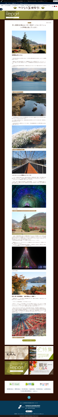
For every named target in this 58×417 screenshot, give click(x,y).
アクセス (9, 3)
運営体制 (15, 413)
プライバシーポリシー (21, 413)
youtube (56, 6)
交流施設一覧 (14, 3)
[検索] (1, 9)
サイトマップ (26, 3)
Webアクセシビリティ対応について (38, 413)
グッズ (46, 1)
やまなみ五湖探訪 (8, 5)
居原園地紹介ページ (20, 149)
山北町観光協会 (47, 389)
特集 (6, 3)
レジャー (13, 1)
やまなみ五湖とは (40, 1)
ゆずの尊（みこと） (20, 337)
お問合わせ (28, 411)
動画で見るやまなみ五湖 (32, 1)
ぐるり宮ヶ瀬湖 (19, 92)
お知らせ (21, 3)
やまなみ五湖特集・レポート (21, 1)
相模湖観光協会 (10, 389)
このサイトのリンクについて (29, 413)
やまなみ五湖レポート (15, 5)
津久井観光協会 (25, 389)
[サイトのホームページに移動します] (2, 1)
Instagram (52, 6)
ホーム (5, 1)
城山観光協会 (32, 389)
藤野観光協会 (17, 389)
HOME (2, 5)
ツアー (18, 3)
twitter (54, 6)
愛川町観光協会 (39, 389)
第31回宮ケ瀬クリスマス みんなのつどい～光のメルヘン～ (26, 210)
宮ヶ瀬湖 (22, 5)
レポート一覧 (29, 340)
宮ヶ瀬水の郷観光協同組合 (26, 391)
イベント (9, 1)
